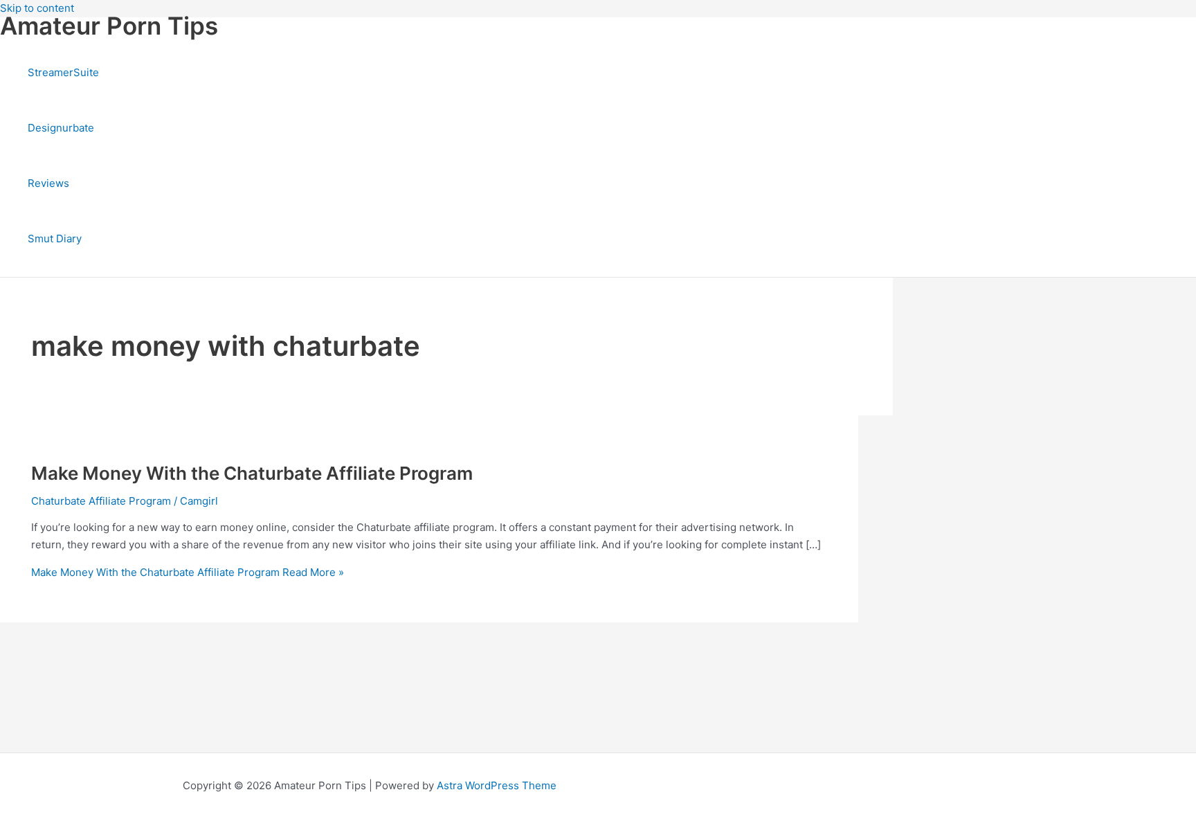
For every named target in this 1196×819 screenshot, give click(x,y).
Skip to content (37, 8)
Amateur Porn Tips (109, 25)
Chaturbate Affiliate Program (101, 500)
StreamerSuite (63, 72)
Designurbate (61, 127)
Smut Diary (55, 238)
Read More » (187, 572)
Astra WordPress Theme (496, 785)
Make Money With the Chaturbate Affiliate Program (252, 473)
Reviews (48, 183)
